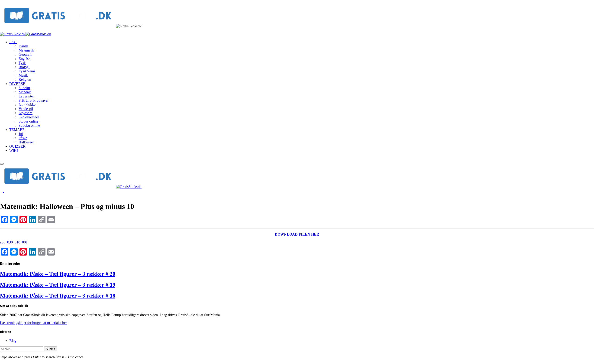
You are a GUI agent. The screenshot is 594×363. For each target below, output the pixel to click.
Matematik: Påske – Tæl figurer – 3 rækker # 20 (57, 274)
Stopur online (28, 121)
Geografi (25, 54)
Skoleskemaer (29, 117)
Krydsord (25, 113)
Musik (23, 75)
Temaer (17, 130)
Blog (12, 341)
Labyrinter (26, 96)
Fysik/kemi (27, 71)
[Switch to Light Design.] (5, 191)
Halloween (27, 142)
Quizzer (17, 146)
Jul (21, 134)
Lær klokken (28, 105)
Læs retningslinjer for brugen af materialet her (33, 323)
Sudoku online (29, 125)
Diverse (17, 84)
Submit (50, 349)
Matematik (26, 50)
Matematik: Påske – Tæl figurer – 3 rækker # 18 (57, 296)
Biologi (24, 67)
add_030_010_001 (14, 242)
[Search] (1, 158)
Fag (13, 42)
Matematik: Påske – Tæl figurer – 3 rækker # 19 (57, 285)
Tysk (22, 63)
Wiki (13, 150)
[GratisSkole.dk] (25, 34)
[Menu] (2, 164)
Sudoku (24, 88)
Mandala (25, 92)
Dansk (23, 46)
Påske (23, 138)
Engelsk (24, 59)
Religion (25, 79)
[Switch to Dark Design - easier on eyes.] (2, 191)
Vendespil (26, 109)
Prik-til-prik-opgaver (33, 100)
